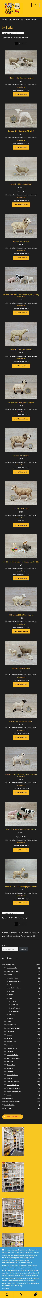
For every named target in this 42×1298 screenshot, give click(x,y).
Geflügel (11, 991)
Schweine (12, 1015)
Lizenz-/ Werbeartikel (13, 1058)
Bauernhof (28, 19)
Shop (10, 19)
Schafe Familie (15, 1008)
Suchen (4, 946)
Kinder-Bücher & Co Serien (12, 1101)
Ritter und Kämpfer (12, 1075)
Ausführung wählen (21, 205)
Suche (21, 1294)
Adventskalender (12, 968)
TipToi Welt (7, 1108)
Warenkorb (32, 1292)
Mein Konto (7, 1294)
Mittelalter (10, 1068)
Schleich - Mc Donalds (13, 1088)
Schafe (11, 998)
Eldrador (9, 1038)
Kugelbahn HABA (9, 1105)
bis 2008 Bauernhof (15, 981)
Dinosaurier (10, 1031)
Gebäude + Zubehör (15, 988)
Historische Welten (12, 1055)
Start (5, 19)
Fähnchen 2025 (11, 1041)
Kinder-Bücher (8, 1098)
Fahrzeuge (10, 1045)
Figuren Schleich (18, 19)
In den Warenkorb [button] (21, 94)
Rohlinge (9, 1078)
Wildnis (9, 1095)
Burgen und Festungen (13, 1028)
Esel (10, 985)
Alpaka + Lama (13, 978)
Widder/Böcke (15, 1011)
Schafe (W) (14, 1005)
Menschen (10, 1061)
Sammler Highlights (13, 1085)
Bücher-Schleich (12, 1025)
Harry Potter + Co (12, 1048)
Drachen (9, 1035)
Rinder (11, 995)
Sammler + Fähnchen (13, 1081)
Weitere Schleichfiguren (14, 1091)
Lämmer (13, 1001)
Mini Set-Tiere (11, 1065)
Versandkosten (21, 87)
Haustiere (10, 1051)
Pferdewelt (10, 1071)
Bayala (9, 1021)
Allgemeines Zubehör (13, 971)
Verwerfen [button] (5, 1288)
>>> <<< (12, 1117)
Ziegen (11, 1018)
